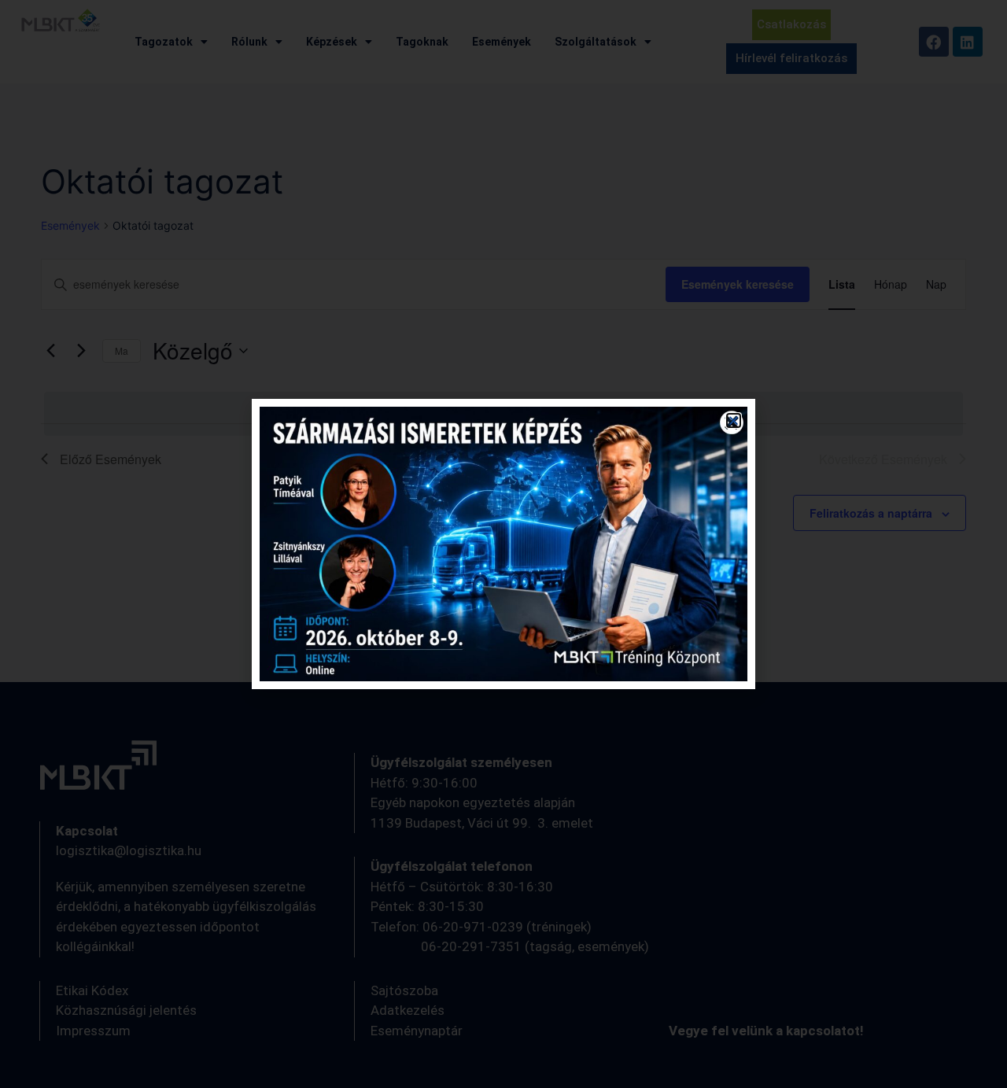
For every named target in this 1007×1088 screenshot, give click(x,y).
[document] (503, 544)
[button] (734, 420)
